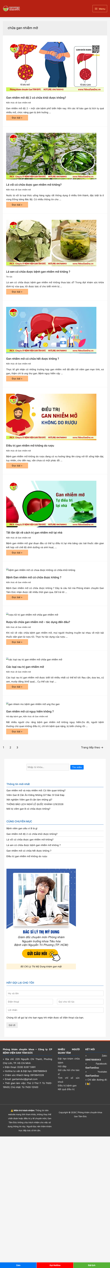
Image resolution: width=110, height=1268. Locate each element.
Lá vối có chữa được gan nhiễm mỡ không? (34, 184)
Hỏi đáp (62, 1066)
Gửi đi (12, 1025)
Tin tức (9, 276)
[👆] (87, 1083)
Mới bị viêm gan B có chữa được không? (28, 808)
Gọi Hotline (55, 1265)
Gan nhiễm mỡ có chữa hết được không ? (32, 358)
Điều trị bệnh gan (67, 1085)
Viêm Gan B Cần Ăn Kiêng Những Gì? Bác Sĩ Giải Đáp (35, 795)
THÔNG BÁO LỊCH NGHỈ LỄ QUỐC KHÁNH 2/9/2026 (34, 804)
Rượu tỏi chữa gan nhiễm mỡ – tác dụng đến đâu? (38, 622)
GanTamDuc (92, 1067)
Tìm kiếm (77, 767)
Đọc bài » (17, 118)
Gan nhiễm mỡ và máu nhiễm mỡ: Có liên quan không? (35, 790)
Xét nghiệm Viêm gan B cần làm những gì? (29, 799)
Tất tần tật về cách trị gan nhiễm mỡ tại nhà (34, 532)
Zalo (18, 1265)
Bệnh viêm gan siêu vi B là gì (21, 828)
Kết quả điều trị (66, 1089)
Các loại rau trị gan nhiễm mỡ (25, 666)
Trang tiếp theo (92, 747)
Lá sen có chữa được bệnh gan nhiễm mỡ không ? (38, 271)
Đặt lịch (91, 1265)
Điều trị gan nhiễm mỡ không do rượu (30, 445)
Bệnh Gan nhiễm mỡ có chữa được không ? (33, 577)
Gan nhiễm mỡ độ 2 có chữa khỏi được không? (36, 97)
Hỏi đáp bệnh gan (14, 716)
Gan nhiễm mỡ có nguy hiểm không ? (30, 711)
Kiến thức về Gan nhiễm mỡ (18, 102)
